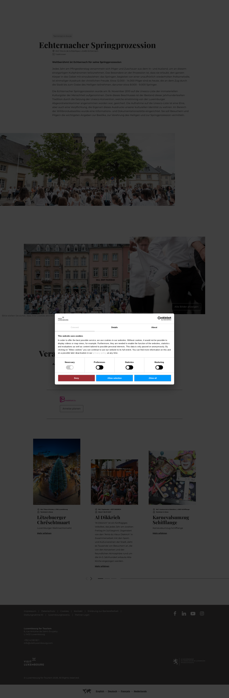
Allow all (153, 378)
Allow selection (114, 378)
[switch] (99, 367)
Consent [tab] (75, 327)
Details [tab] (114, 327)
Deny (76, 378)
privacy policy (100, 353)
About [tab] (154, 327)
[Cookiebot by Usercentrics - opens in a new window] (159, 319)
